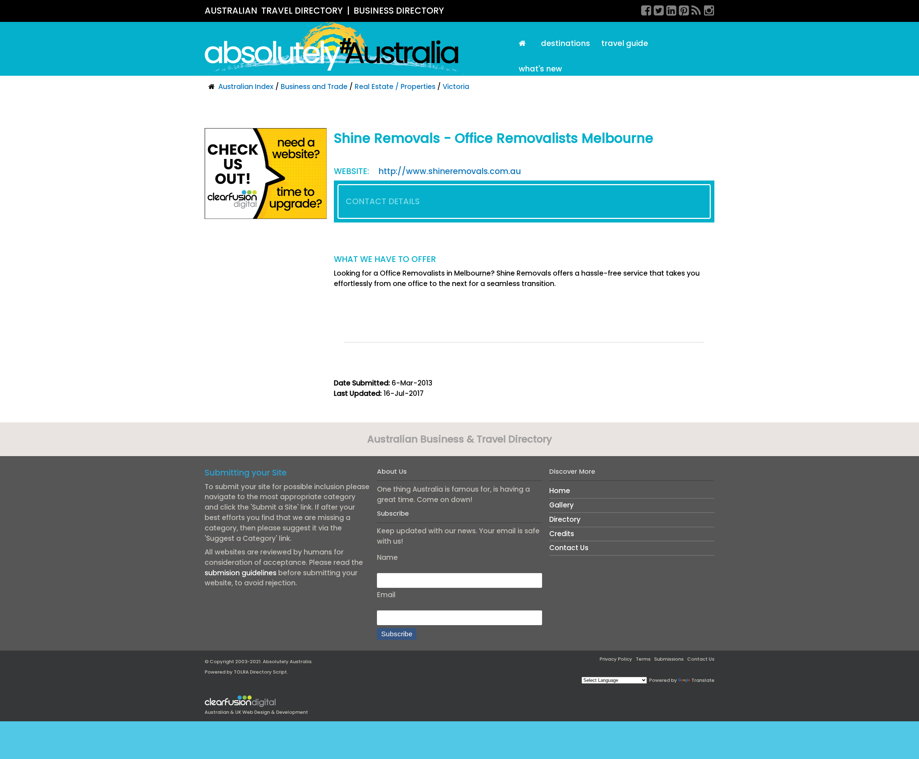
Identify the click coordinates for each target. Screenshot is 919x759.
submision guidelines (240, 573)
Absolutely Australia (287, 661)
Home (559, 491)
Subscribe (396, 634)
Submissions (669, 659)
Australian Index (246, 87)
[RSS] (694, 9)
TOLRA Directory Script (260, 672)
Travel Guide (624, 43)
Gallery (561, 505)
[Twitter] (656, 9)
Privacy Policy (616, 659)
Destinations (565, 43)
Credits (561, 534)
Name (387, 557)
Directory (564, 519)
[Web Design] (266, 173)
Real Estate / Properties (395, 87)
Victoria (456, 87)
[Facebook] (643, 9)
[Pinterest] (681, 9)
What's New (540, 69)
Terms (643, 659)
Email (386, 595)
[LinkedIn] (668, 9)
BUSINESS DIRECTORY (399, 11)
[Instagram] (706, 9)
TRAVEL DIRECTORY (302, 11)
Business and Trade (314, 87)
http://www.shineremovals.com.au (449, 171)
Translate (702, 680)
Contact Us (568, 548)
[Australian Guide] (524, 43)
